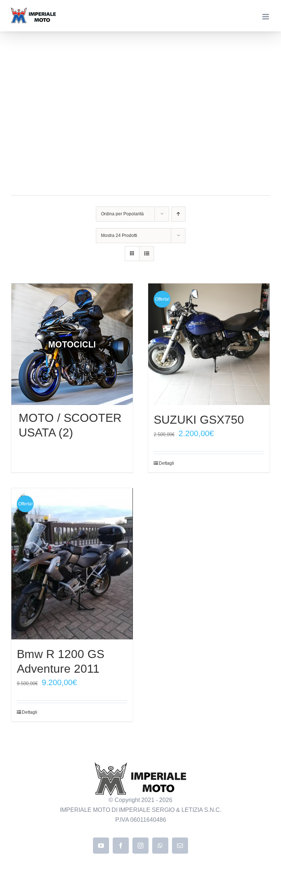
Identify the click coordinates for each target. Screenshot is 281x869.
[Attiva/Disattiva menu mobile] (266, 17)
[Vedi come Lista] (146, 253)
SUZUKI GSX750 (199, 419)
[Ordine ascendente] (178, 214)
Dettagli (166, 463)
